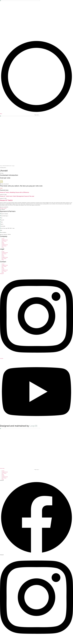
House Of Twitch (6, 200)
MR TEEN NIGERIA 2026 (7, 165)
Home (1, 165)
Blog (3, 242)
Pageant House (5, 239)
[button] (2, 209)
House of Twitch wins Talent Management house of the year (17, 196)
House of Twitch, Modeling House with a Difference (14, 192)
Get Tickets (4, 241)
